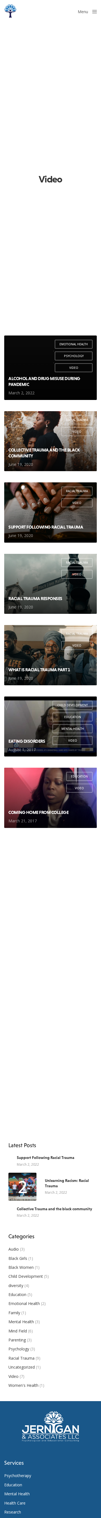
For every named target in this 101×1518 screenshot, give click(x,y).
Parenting (17, 1340)
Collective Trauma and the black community (54, 1209)
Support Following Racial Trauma (45, 526)
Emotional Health (73, 344)
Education (72, 717)
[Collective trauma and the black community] (50, 441)
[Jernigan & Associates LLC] (10, 11)
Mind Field (17, 1331)
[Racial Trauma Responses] (50, 584)
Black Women (21, 1267)
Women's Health (23, 1385)
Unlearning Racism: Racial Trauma (67, 1183)
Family (14, 1312)
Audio (13, 1249)
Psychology (74, 356)
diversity (15, 1285)
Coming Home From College (38, 812)
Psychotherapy (17, 1475)
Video (73, 368)
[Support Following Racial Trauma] (50, 512)
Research (12, 1512)
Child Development (72, 705)
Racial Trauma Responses (35, 598)
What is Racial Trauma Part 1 (39, 669)
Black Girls (17, 1258)
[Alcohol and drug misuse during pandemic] (50, 367)
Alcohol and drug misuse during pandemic (44, 381)
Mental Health (72, 729)
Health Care (15, 1503)
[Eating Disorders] (50, 726)
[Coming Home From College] (50, 798)
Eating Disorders (26, 741)
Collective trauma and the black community (43, 452)
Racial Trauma (77, 420)
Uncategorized (21, 1367)
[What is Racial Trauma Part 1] (50, 655)
